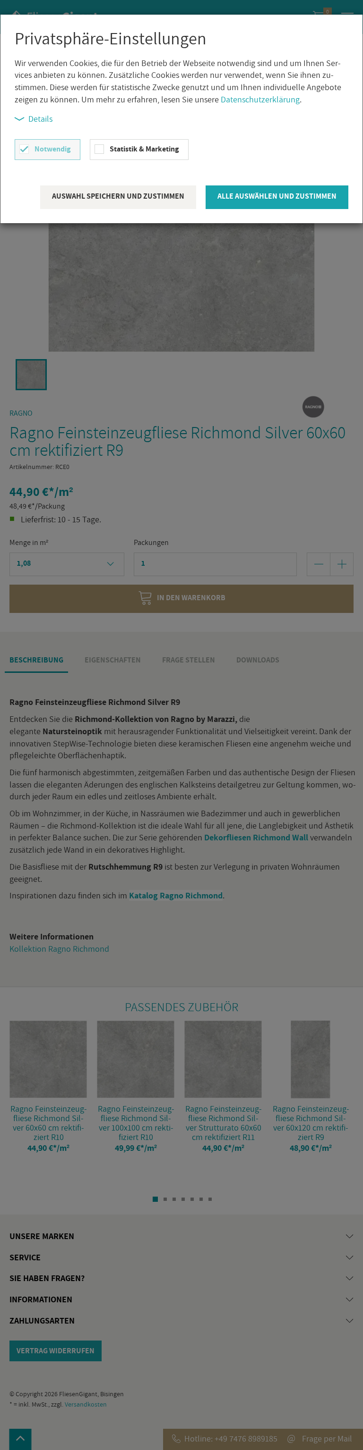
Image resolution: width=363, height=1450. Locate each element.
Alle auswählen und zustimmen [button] (277, 196)
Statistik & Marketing (144, 149)
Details (40, 118)
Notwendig (52, 149)
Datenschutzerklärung (260, 99)
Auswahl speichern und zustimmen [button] (118, 196)
